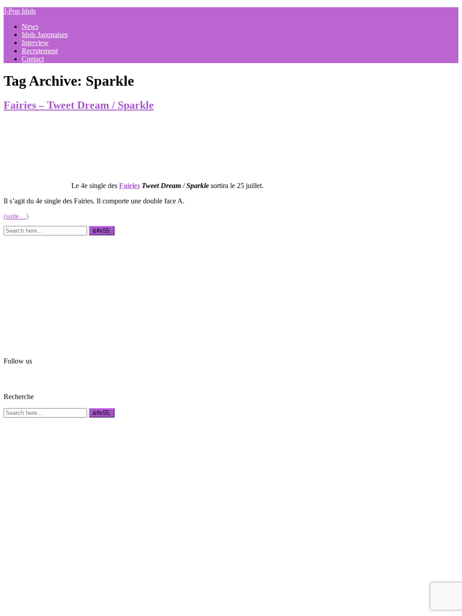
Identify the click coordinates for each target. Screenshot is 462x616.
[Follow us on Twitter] (22, 377)
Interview (35, 42)
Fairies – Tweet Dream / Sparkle (79, 105)
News (30, 26)
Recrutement (40, 51)
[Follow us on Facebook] (9, 377)
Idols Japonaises (45, 34)
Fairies (129, 185)
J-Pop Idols (20, 11)
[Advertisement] (71, 291)
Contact (33, 59)
